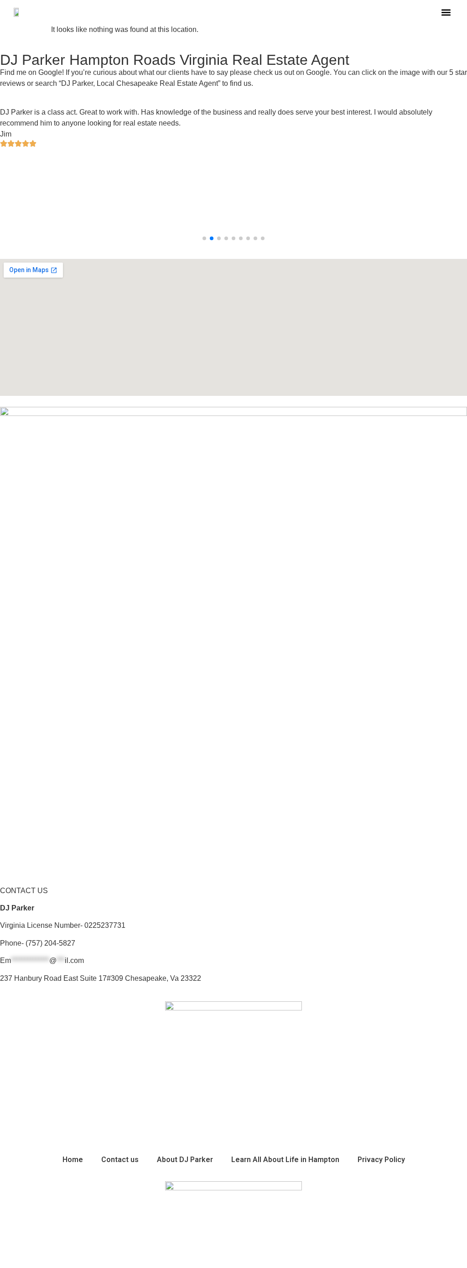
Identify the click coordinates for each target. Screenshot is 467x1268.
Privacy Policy (381, 1159)
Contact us (120, 1159)
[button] (445, 12)
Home (72, 1159)
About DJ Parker (185, 1159)
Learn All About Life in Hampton (285, 1159)
